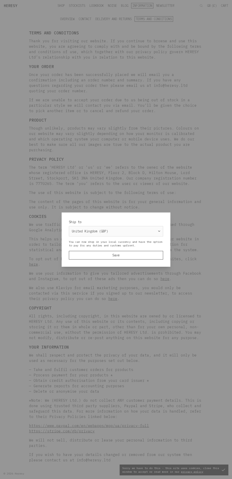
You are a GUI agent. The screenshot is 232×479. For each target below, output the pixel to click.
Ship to (75, 222)
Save (116, 255)
